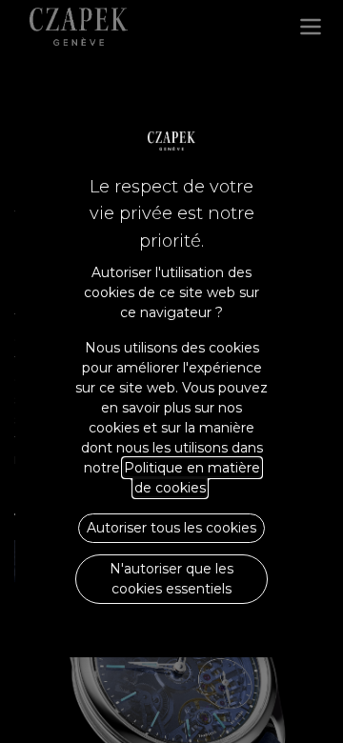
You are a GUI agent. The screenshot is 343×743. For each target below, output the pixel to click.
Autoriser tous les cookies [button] (171, 527)
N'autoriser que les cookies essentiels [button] (171, 578)
